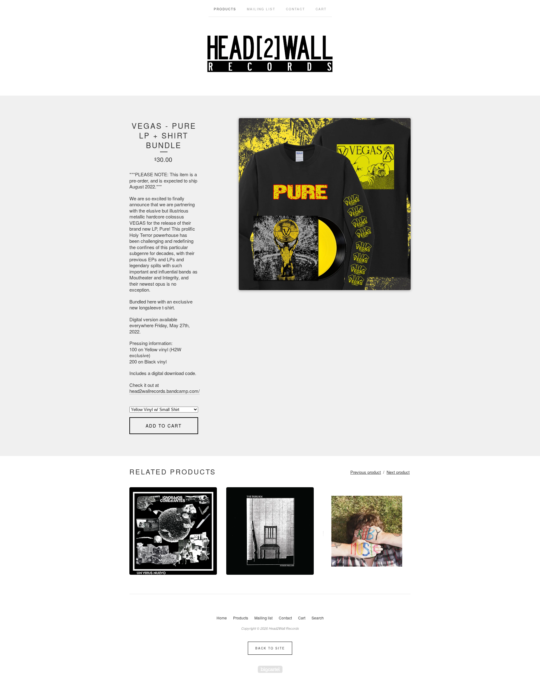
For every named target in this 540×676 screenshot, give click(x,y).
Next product (398, 472)
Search (318, 617)
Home (222, 617)
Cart (321, 9)
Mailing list (261, 9)
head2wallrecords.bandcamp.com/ (164, 391)
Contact (295, 9)
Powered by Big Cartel (270, 669)
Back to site (270, 648)
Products (225, 9)
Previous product (365, 472)
